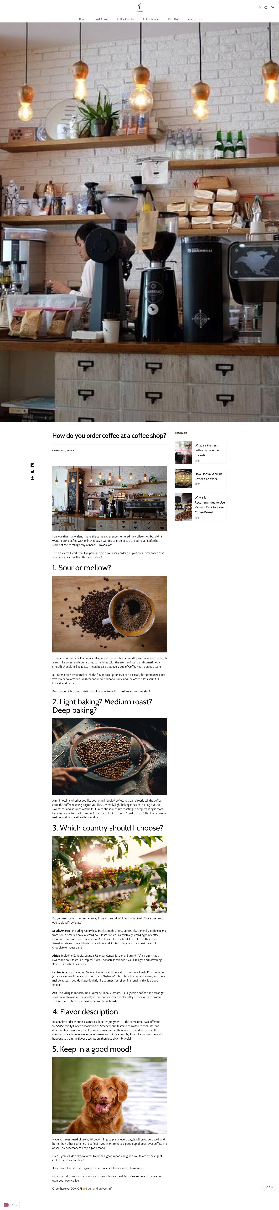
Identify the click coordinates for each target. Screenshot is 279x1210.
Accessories (195, 19)
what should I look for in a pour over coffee (78, 1176)
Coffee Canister (125, 19)
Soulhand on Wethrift (99, 1188)
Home (82, 19)
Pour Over (174, 19)
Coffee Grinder (151, 19)
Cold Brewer (101, 19)
